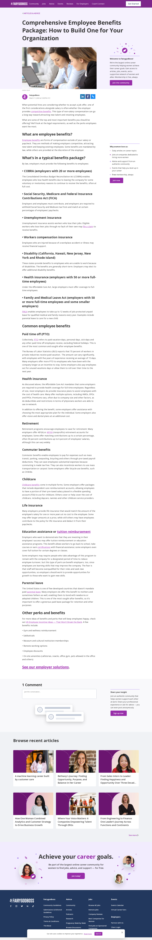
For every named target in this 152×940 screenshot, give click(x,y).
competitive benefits (41, 111)
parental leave (34, 591)
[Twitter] (22, 906)
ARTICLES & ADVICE (32, 13)
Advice (51, 4)
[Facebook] (11, 906)
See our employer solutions (45, 667)
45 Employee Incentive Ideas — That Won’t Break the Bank (54, 622)
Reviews (70, 4)
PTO (36, 339)
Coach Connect (98, 4)
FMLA (24, 311)
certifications (44, 547)
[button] (82, 96)
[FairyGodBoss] (22, 901)
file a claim (88, 226)
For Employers (83, 4)
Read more (88, 934)
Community (34, 4)
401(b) (50, 432)
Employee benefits (31, 140)
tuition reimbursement (74, 532)
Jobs (44, 4)
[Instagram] (16, 906)
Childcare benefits (31, 484)
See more (133, 835)
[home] (19, 4)
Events (60, 4)
